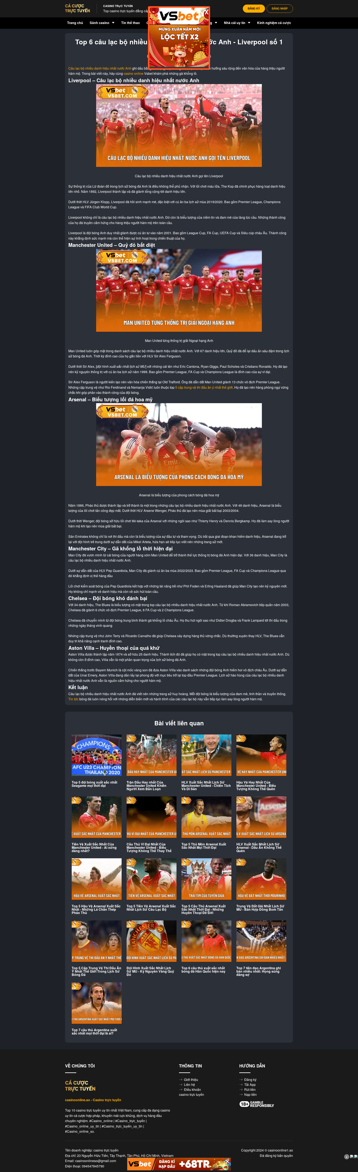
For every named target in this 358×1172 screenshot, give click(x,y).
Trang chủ (75, 22)
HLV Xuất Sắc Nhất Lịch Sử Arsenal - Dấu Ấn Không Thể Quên (259, 847)
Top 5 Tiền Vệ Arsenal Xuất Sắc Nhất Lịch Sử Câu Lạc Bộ (151, 907)
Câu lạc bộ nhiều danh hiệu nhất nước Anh (99, 68)
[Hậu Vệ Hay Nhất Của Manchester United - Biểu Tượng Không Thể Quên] (261, 755)
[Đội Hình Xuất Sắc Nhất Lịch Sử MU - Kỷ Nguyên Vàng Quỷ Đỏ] (152, 941)
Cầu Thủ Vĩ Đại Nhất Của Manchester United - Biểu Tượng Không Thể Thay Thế (149, 847)
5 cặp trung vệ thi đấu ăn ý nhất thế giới (204, 387)
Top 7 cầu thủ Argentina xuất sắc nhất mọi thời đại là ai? (94, 1031)
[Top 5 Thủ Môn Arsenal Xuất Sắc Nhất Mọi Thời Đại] (206, 817)
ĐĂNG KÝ (254, 8)
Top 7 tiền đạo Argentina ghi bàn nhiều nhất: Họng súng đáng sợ (258, 971)
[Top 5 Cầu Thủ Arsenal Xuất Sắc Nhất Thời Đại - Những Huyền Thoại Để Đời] (206, 879)
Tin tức (73, 699)
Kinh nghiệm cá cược (274, 22)
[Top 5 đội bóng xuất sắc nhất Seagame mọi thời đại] (97, 755)
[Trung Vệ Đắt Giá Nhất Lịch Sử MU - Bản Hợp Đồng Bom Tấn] (261, 879)
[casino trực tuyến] (77, 8)
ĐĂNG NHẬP (280, 8)
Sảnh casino (100, 22)
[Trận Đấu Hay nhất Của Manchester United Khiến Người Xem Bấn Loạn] (152, 755)
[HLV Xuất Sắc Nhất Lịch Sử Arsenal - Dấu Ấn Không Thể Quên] (261, 817)
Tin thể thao (130, 22)
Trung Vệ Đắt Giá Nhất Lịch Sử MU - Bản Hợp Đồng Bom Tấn (260, 907)
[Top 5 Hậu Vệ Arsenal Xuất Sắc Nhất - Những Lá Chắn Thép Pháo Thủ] (97, 879)
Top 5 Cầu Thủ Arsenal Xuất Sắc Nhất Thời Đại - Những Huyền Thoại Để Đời (203, 909)
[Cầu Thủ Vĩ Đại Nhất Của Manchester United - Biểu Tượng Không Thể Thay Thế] (152, 817)
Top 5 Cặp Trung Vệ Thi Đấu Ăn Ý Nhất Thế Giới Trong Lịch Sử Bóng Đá (96, 971)
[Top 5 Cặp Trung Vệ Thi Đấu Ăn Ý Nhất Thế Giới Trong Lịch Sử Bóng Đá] (97, 941)
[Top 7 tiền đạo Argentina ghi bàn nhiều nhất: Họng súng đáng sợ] (261, 941)
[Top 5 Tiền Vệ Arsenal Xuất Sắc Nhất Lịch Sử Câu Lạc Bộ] (152, 879)
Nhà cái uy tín (235, 22)
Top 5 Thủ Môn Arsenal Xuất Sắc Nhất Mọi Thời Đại (203, 846)
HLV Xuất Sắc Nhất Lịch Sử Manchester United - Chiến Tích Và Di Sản (206, 786)
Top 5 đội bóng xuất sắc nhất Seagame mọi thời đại (94, 784)
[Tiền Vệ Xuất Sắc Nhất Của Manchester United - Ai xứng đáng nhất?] (97, 817)
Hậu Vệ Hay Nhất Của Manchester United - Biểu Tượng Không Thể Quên (256, 786)
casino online (133, 73)
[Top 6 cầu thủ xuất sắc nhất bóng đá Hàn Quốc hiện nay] (206, 941)
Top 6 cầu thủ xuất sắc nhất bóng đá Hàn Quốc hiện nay (203, 969)
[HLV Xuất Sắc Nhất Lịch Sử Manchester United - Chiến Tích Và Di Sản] (206, 755)
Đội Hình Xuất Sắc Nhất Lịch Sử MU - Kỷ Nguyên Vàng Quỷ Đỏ (150, 971)
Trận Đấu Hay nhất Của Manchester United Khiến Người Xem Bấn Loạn (146, 786)
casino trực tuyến (191, 1094)
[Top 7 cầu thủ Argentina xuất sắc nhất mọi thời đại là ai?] (97, 1003)
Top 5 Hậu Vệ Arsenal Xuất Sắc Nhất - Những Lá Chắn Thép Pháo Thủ (96, 909)
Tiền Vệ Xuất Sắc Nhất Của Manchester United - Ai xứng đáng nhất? (94, 847)
